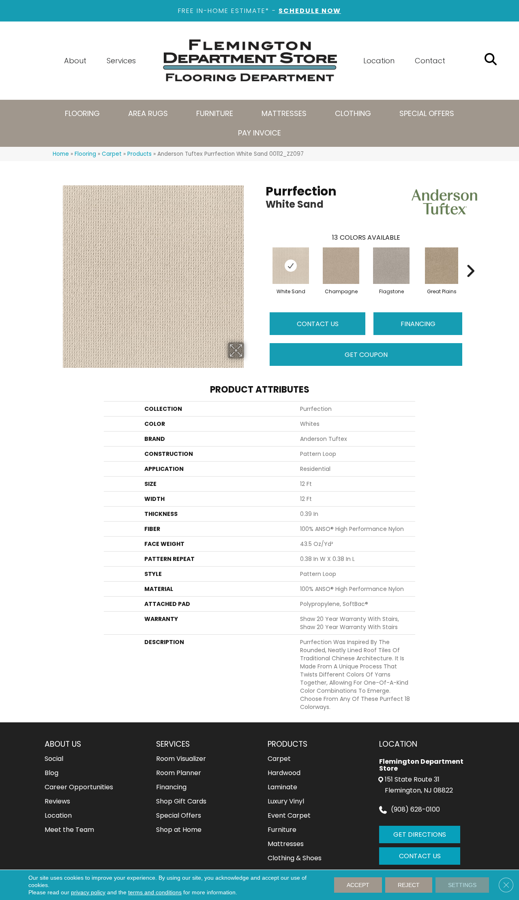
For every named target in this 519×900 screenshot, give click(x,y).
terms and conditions (155, 892)
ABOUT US (63, 744)
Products (139, 154)
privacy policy (88, 892)
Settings (462, 885)
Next (470, 259)
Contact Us (318, 324)
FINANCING (418, 324)
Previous (261, 259)
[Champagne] (341, 265)
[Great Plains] (441, 265)
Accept (358, 885)
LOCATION (398, 744)
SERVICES (173, 744)
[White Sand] (290, 265)
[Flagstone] (391, 265)
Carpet (112, 154)
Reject (409, 885)
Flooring (85, 154)
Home (61, 154)
